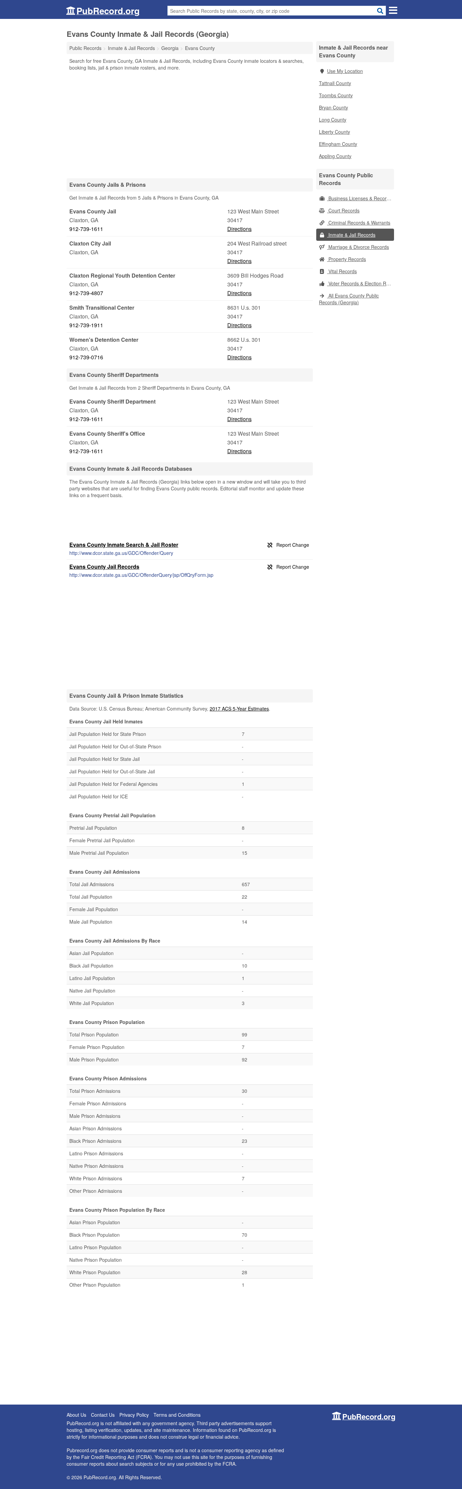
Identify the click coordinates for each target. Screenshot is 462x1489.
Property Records (346, 259)
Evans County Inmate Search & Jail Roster (123, 544)
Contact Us (103, 1414)
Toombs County (336, 95)
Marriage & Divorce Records (358, 246)
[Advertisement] (190, 124)
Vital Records (342, 271)
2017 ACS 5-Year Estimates (239, 708)
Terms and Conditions (177, 1414)
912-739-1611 (86, 229)
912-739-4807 (86, 293)
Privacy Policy (134, 1414)
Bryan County (333, 107)
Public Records (85, 48)
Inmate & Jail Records (351, 234)
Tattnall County (335, 83)
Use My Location (345, 71)
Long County (332, 119)
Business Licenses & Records (359, 198)
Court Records (343, 210)
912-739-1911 (86, 325)
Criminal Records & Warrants (358, 222)
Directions (239, 229)
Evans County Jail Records (104, 566)
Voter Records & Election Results (360, 283)
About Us (76, 1414)
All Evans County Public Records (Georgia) (349, 299)
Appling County (335, 156)
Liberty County (334, 131)
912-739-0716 (86, 357)
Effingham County (338, 143)
